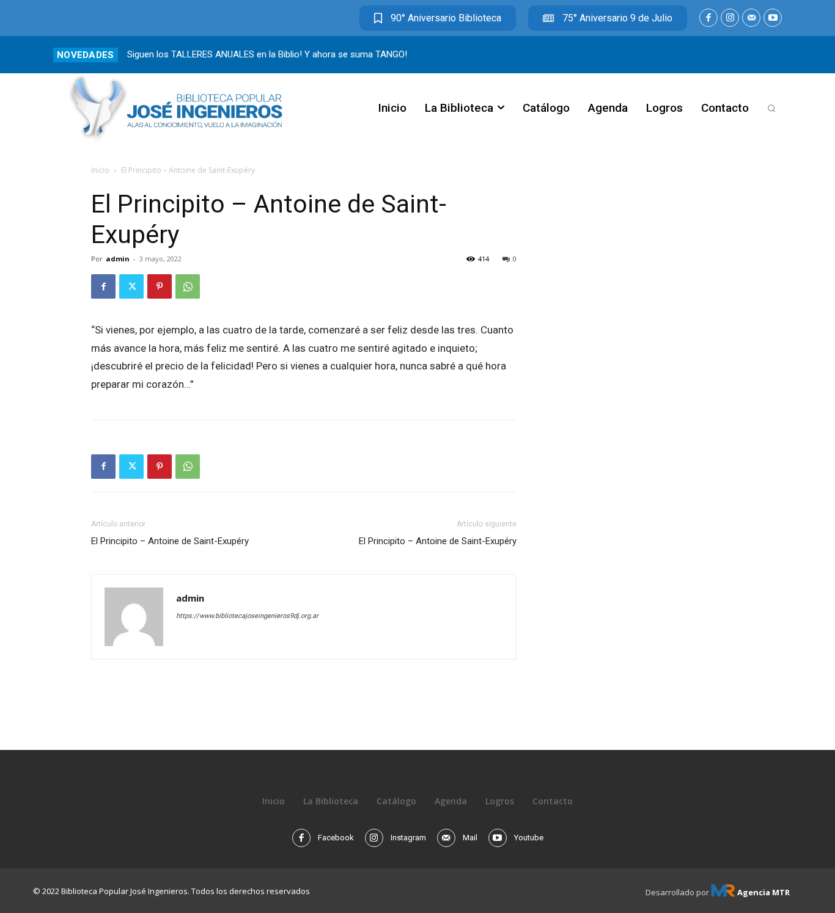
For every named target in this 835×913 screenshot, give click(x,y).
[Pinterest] (159, 286)
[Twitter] (131, 286)
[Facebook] (708, 18)
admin (118, 258)
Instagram (408, 837)
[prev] (754, 54)
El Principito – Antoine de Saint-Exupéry (170, 541)
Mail (470, 837)
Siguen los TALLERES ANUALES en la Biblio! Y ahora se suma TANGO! (267, 54)
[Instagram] (730, 18)
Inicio (100, 170)
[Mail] (751, 18)
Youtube (528, 837)
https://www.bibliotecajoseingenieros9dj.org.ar (247, 616)
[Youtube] (772, 18)
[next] (774, 54)
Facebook (336, 837)
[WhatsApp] (187, 286)
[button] (771, 108)
